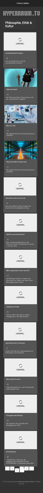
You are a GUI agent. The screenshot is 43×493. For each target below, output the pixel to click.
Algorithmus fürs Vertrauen (15, 343)
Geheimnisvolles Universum (16, 198)
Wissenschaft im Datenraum (16, 162)
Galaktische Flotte (12, 307)
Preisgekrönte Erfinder (14, 415)
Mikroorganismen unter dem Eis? (18, 270)
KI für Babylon (11, 452)
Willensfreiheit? (11, 89)
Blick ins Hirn (11, 126)
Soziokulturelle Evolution (14, 53)
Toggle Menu (23, 3)
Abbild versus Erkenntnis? (15, 234)
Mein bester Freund (13, 379)
